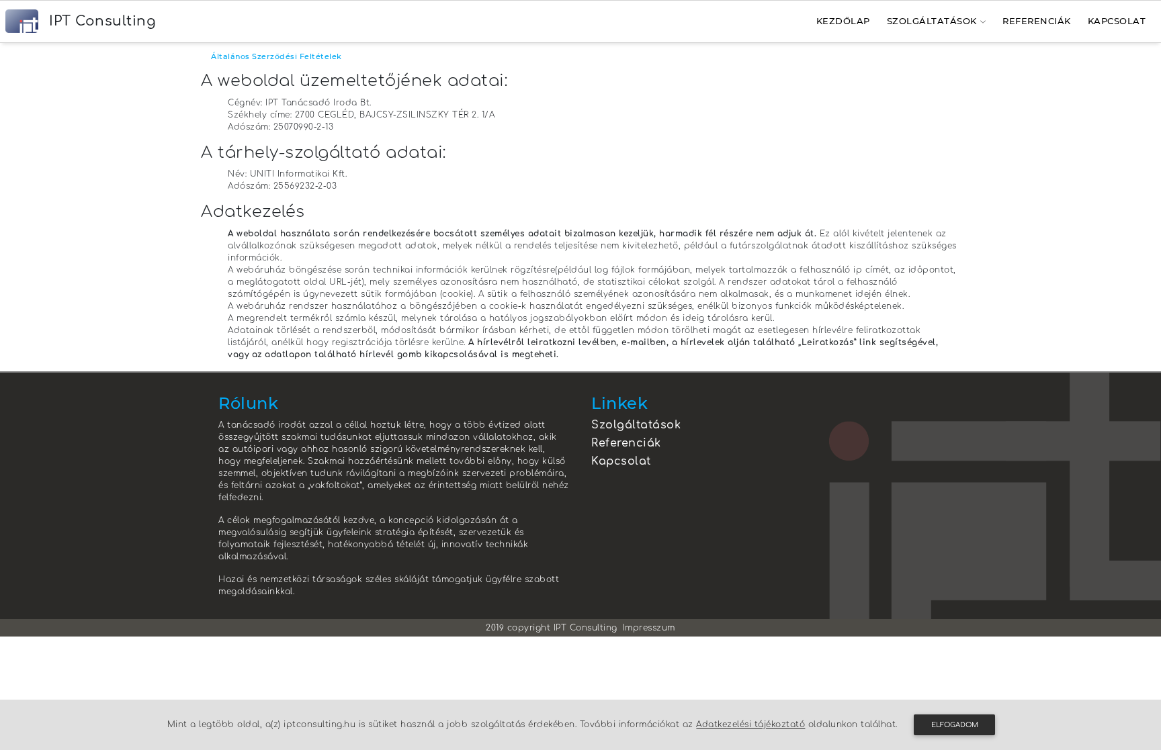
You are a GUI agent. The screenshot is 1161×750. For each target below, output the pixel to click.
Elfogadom (954, 725)
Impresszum (649, 627)
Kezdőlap (843, 20)
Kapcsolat (1117, 20)
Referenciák (1036, 20)
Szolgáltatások (932, 20)
